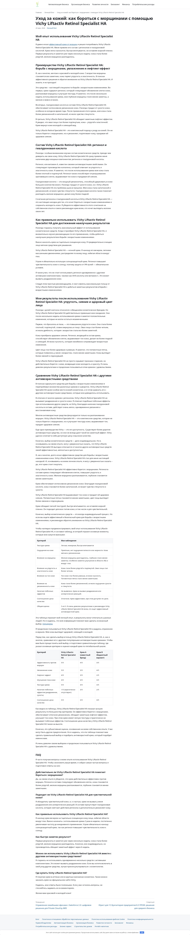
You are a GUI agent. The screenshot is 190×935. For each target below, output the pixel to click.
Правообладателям (43, 923)
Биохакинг (115, 4)
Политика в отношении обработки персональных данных (65, 919)
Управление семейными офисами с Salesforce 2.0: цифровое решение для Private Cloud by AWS (63, 905)
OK (142, 932)
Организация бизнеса (80, 4)
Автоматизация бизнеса (58, 4)
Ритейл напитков (102, 926)
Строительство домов (83, 926)
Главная (39, 12)
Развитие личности (100, 4)
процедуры (47, 624)
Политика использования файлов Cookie (108, 919)
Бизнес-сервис (65, 926)
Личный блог (49, 12)
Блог (37, 919)
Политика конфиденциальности (140, 919)
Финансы (126, 4)
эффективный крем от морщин (63, 44)
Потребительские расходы (143, 4)
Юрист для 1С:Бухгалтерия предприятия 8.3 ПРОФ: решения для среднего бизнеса (126, 905)
